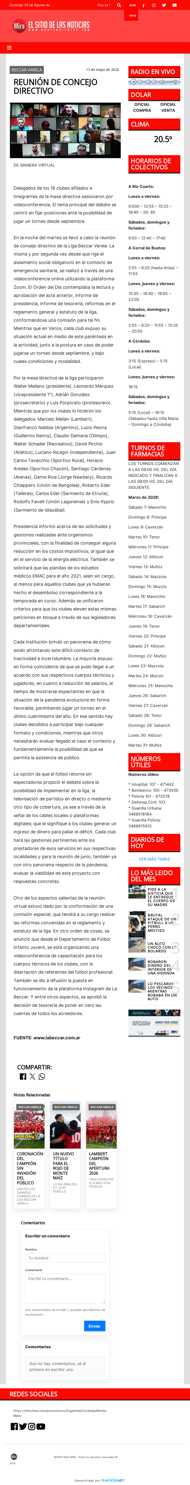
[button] (119, 5)
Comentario (33, 1270)
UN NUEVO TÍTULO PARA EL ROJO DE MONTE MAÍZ (63, 1166)
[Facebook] (143, 5)
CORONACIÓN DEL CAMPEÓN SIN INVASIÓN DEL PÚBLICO (29, 1169)
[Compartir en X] (32, 1077)
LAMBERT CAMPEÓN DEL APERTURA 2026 (99, 1164)
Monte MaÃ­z (136, 58)
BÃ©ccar (101, 58)
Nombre (31, 1249)
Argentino (53, 58)
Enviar (95, 1326)
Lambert (78, 58)
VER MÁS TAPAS (154, 859)
